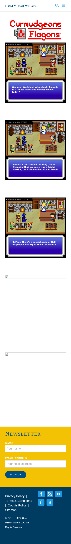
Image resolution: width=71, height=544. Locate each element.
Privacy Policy (14, 496)
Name (9, 443)
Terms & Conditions (18, 501)
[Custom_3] (50, 502)
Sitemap (11, 510)
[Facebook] (41, 494)
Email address (16, 458)
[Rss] (50, 494)
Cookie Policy (17, 505)
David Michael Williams (21, 6)
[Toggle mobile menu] (64, 5)
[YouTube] (58, 494)
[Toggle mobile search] (57, 5)
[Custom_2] (41, 502)
